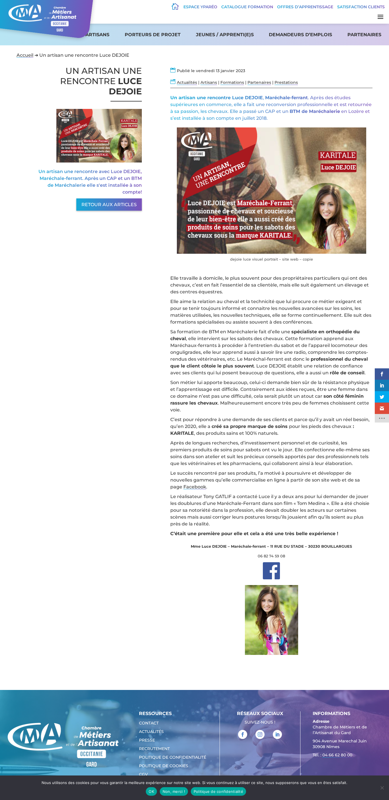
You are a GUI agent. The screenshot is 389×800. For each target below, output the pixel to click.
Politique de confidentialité (172, 757)
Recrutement (154, 749)
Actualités (187, 82)
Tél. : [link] (332, 755)
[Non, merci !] (382, 788)
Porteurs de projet (153, 34)
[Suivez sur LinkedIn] (277, 734)
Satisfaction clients (361, 6)
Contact (149, 723)
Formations (232, 82)
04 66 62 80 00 (337, 755)
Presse (147, 740)
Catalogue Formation (247, 6)
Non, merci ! (174, 791)
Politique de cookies (163, 766)
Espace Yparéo (200, 6)
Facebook (194, 487)
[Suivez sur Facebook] (242, 734)
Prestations (286, 82)
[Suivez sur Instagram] (260, 734)
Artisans (97, 34)
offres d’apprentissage (305, 6)
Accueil (25, 55)
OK (151, 791)
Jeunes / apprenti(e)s (225, 34)
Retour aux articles (109, 204)
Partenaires (364, 34)
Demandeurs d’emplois (300, 34)
